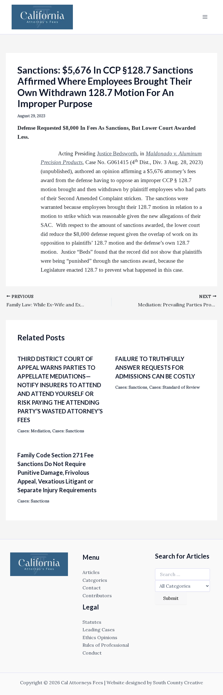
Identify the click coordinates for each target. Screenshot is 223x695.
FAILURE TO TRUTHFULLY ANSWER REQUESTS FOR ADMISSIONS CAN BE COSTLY (155, 367)
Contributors (97, 595)
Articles (91, 572)
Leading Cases (98, 629)
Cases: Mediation (33, 430)
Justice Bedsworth (117, 153)
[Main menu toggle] (205, 16)
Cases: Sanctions (68, 430)
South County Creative (178, 682)
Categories (94, 580)
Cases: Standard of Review (174, 387)
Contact (91, 588)
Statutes (91, 622)
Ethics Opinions (99, 637)
